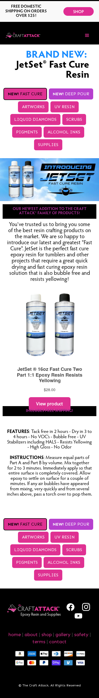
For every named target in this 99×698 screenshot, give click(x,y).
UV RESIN (64, 106)
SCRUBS (74, 119)
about (31, 634)
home (14, 634)
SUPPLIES (48, 144)
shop (46, 634)
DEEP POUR (71, 93)
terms (38, 642)
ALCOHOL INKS (64, 131)
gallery (62, 634)
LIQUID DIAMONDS (35, 119)
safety (81, 634)
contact (58, 642)
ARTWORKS (33, 106)
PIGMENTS (27, 131)
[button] (87, 35)
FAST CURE (25, 93)
